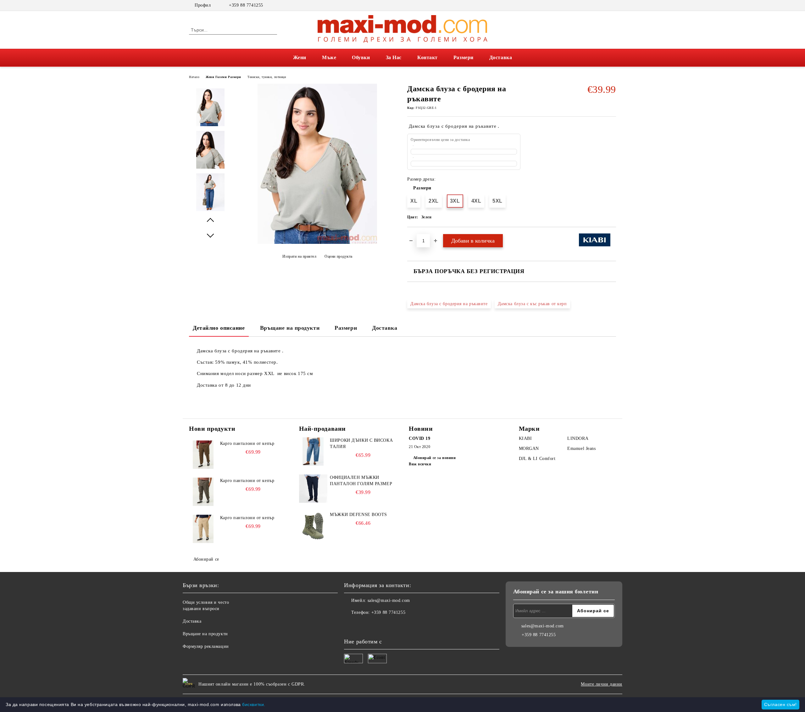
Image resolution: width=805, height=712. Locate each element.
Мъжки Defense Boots (358, 514)
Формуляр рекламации (206, 646)
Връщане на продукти (290, 328)
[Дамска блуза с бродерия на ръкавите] (317, 242)
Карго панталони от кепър (247, 443)
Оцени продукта (339, 256)
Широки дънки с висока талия (361, 443)
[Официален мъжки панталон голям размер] (313, 488)
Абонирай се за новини (434, 458)
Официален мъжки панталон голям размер (361, 480)
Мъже (329, 57)
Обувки (361, 57)
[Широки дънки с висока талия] (313, 451)
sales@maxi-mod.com (389, 600)
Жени (299, 57)
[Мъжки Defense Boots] (313, 526)
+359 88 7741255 (246, 5)
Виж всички (420, 464)
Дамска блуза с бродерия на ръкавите (449, 303)
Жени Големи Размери (223, 77)
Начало (194, 77)
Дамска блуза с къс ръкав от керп (532, 303)
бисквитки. (253, 704)
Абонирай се (206, 559)
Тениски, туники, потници (266, 77)
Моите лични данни (601, 684)
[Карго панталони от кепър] (203, 454)
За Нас (394, 57)
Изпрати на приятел (299, 256)
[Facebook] (603, 5)
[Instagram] (612, 5)
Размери (463, 57)
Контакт (427, 57)
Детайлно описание (219, 328)
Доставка (500, 57)
